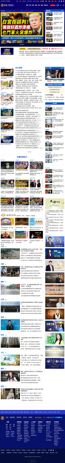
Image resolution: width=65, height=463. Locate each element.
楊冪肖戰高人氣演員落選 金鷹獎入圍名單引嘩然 (26, 78)
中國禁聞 (3, 178)
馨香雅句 (33, 428)
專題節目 (3, 134)
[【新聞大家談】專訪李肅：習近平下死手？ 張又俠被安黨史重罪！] (49, 41)
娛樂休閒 (3, 93)
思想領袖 (26, 430)
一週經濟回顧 (19, 435)
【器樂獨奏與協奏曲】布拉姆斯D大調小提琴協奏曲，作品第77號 (7, 242)
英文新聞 (42, 1)
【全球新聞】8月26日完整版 (21, 170)
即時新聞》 (3, 10)
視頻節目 (19, 417)
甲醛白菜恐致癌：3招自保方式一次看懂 (26, 74)
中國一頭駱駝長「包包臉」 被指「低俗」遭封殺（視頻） (29, 80)
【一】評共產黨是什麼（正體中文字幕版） (54, 210)
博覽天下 (3, 121)
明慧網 (38, 452)
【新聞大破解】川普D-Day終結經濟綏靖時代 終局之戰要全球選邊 (7, 211)
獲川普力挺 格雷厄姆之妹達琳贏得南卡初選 (25, 138)
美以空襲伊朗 (48, 106)
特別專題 (56, 422)
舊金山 (27, 412)
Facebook (59, 1)
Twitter (61, 1)
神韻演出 (7, 436)
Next (42, 25)
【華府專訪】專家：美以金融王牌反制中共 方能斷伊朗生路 (58, 114)
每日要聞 (18, 68)
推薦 (36, 5)
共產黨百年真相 (37, 53)
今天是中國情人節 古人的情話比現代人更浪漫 (31, 360)
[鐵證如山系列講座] (54, 368)
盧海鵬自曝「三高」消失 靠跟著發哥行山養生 (31, 331)
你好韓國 (48, 427)
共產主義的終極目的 (29, 53)
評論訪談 (46, 5)
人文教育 (3, 107)
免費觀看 (33, 215)
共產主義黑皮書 (57, 438)
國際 (2, 282)
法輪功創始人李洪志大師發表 (54, 84)
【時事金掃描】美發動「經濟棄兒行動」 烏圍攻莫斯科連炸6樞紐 (22, 211)
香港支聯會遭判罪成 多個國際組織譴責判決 (30, 326)
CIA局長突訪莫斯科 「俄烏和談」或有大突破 (26, 116)
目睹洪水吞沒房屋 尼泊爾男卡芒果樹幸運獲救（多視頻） (29, 98)
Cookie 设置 (32, 461)
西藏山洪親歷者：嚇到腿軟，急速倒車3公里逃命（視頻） (29, 100)
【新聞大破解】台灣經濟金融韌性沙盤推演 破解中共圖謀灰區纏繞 (7, 207)
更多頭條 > (22, 44)
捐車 (52, 1)
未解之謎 (33, 423)
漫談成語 (33, 430)
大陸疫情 (47, 141)
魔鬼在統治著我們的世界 (47, 53)
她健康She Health (41, 425)
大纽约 (6, 412)
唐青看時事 (26, 435)
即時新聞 (7, 433)
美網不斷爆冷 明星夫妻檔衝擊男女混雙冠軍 (58, 28)
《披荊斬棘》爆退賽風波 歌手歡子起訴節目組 (26, 86)
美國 (2, 264)
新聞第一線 (17, 178)
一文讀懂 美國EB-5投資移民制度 (23, 104)
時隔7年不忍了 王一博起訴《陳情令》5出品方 (31, 393)
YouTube (63, 1)
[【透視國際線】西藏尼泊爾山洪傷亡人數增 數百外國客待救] (49, 20)
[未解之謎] (54, 331)
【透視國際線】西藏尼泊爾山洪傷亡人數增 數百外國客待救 (57, 18)
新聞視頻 (19, 422)
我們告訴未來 (33, 51)
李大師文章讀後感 (49, 94)
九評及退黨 (21, 53)
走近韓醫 (40, 431)
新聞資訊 (12, 417)
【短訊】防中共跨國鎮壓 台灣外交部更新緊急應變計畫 (58, 126)
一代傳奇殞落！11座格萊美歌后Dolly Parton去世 (32, 400)
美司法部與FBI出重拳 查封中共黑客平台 (30, 275)
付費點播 (27, 215)
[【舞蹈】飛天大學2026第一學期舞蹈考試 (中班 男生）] (36, 226)
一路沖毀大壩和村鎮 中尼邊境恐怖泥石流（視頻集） (29, 76)
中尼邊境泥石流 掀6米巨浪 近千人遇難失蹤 (25, 144)
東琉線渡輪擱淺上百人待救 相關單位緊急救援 (31, 308)
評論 (2, 335)
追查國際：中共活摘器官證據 (47, 51)
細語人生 (27, 51)
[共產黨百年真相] (54, 319)
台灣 (2, 299)
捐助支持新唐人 (38, 417)
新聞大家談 (32, 178)
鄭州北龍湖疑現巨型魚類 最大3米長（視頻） (31, 377)
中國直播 (60, 80)
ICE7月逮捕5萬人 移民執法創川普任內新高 (25, 124)
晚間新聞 (32, 160)
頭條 (33, 5)
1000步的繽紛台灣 (49, 437)
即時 (39, 5)
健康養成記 (40, 428)
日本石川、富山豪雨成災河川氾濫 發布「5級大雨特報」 (28, 92)
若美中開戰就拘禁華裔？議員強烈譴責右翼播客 (26, 112)
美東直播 (49, 80)
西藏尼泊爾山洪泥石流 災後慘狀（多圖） (25, 106)
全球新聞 (17, 160)
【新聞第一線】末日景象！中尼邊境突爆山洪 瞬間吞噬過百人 (22, 189)
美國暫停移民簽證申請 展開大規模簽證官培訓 (26, 127)
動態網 (42, 452)
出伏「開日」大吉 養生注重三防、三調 (32, 355)
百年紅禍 (56, 435)
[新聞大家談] (54, 258)
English (41, 412)
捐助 (49, 1)
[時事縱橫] (54, 246)
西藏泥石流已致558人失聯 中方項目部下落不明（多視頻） (28, 108)
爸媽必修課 (33, 431)
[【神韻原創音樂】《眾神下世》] (22, 226)
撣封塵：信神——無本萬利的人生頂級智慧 (30, 344)
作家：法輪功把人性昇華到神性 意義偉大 (54, 99)
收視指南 (13, 450)
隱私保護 (18, 450)
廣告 (46, 1)
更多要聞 (29, 151)
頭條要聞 (7, 431)
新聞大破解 (3, 196)
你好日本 (48, 425)
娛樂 (2, 386)
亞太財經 (19, 440)
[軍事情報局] (54, 307)
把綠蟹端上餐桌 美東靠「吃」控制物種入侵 (7, 131)
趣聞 (2, 368)
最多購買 (19, 215)
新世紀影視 (52, 452)
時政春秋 (26, 428)
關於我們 (8, 450)
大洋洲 (17, 412)
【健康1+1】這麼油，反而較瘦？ (7, 89)
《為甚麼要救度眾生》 (54, 89)
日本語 (54, 412)
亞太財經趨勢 (19, 438)
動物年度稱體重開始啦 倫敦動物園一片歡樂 (30, 380)
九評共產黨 (56, 431)
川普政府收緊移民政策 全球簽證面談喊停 (25, 130)
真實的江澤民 (48, 153)
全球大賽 (12, 436)
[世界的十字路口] (54, 282)
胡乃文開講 (40, 427)
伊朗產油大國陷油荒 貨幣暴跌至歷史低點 (25, 118)
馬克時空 (26, 438)
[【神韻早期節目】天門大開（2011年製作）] (7, 226)
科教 (10, 429)
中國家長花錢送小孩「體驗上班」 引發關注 (25, 88)
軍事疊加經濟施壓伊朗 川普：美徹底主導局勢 (26, 142)
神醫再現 (40, 430)
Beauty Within (49, 431)
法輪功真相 (21, 51)
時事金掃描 (17, 196)
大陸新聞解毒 (26, 440)
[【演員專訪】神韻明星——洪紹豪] (36, 239)
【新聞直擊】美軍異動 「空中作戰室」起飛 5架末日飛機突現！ (36, 207)
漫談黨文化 (56, 441)
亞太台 (31, 412)
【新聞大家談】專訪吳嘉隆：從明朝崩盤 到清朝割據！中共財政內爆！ (36, 193)
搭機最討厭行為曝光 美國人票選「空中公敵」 (26, 120)
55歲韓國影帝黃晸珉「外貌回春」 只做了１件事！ (27, 90)
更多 (62, 10)
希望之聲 (25, 452)
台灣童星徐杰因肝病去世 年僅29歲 (23, 94)
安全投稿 (28, 450)
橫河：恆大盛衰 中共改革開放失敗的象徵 (30, 341)
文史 (2, 352)
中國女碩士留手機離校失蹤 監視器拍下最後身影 (26, 82)
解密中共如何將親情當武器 (21, 110)
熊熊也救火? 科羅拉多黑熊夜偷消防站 (29, 375)
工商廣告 (56, 444)
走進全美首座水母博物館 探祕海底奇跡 (29, 382)
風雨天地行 (56, 436)
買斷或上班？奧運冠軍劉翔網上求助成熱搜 (30, 258)
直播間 (30, 417)
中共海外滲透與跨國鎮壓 (50, 117)
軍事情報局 (26, 433)
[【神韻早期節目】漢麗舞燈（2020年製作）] (22, 239)
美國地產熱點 (33, 435)
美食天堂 (48, 428)
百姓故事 (56, 440)
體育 (14, 426)
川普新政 (47, 129)
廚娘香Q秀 (48, 435)
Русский (50, 412)
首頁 (7, 417)
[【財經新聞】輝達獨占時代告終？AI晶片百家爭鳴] (49, 15)
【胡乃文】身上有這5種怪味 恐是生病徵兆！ (7, 78)
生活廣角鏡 (48, 423)
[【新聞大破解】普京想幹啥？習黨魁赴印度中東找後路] (49, 37)
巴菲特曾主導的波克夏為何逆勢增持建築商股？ (7, 117)
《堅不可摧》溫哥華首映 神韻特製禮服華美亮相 (26, 136)
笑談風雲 (33, 425)
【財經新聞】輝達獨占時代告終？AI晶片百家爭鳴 (57, 13)
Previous (2, 25)
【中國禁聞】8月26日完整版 (7, 188)
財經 (10, 427)
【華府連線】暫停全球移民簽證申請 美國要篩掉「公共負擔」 (26, 148)
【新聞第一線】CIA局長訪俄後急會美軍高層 (26, 145)
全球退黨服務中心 (32, 452)
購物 (55, 1)
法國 (24, 412)
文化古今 (33, 433)
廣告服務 (33, 450)
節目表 (62, 68)
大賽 (20, 1)
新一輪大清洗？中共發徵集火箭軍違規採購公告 (26, 132)
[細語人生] (54, 295)
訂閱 (59, 417)
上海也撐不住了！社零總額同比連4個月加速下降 (27, 126)
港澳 (2, 317)
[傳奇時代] (54, 356)
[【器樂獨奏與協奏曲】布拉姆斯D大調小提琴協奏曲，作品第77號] (7, 239)
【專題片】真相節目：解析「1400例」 (34, 54)
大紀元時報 (14, 452)
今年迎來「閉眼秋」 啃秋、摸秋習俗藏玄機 (30, 364)
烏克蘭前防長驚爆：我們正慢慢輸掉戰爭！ (25, 114)
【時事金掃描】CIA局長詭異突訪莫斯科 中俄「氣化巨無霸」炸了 (21, 207)
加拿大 (10, 412)
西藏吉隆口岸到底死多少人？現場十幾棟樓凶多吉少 (27, 140)
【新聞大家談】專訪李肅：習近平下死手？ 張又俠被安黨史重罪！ (58, 40)
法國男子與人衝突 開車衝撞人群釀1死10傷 (30, 291)
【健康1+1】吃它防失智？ (22, 38)
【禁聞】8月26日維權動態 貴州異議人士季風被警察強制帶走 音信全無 (7, 193)
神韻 (17, 1)
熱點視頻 (48, 10)
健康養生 (3, 68)
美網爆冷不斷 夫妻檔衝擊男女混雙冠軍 (24, 134)
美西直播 (55, 80)
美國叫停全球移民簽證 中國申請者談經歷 (25, 84)
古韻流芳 (33, 427)
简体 (31, 1)
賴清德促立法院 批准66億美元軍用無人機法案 (31, 313)
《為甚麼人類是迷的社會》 (54, 87)
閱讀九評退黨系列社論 (34, 48)
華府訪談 (19, 433)
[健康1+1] (54, 344)
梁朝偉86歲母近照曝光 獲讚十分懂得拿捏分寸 (31, 324)
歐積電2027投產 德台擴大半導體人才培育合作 (31, 311)
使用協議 (23, 450)
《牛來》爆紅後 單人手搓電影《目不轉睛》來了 (31, 397)
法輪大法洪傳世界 (58, 51)
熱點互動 (26, 425)
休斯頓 (21, 412)
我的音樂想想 (48, 440)
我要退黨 (22, 48)
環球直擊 (3, 160)
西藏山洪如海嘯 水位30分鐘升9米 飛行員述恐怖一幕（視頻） (29, 102)
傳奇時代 (38, 51)
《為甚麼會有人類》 (54, 92)
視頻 (30, 5)
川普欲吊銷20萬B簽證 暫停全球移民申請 (25, 122)
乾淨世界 (20, 452)
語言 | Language (36, 1)
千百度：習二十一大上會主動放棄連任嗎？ (30, 346)
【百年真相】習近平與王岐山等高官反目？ (27, 72)
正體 (28, 1)
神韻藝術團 (8, 452)
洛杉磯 (13, 412)
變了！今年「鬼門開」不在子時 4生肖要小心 (31, 362)
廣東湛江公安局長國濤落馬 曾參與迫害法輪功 (31, 255)
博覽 (42, 5)
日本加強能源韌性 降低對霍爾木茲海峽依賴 (30, 295)
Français (45, 412)
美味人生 (48, 430)
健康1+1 (39, 423)
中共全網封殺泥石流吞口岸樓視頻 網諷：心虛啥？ (29, 70)
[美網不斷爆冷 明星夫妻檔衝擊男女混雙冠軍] (49, 29)
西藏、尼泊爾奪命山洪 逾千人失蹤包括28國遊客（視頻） (29, 96)
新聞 (27, 5)
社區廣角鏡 (19, 436)
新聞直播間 (53, 5)
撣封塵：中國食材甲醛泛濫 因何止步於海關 (30, 348)
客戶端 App (44, 450)
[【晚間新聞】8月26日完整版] (49, 25)
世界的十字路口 (27, 436)
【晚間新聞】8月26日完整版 (58, 23)
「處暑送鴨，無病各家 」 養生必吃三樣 (30, 357)
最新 (23, 215)
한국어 (58, 412)
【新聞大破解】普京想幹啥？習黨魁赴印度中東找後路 (57, 35)
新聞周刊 (19, 431)
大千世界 (48, 433)
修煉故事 (56, 443)
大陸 (2, 246)
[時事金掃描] (54, 270)
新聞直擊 (32, 196)
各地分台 (24, 1)
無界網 (47, 452)
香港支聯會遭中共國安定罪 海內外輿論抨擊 (30, 328)
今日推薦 (12, 433)
